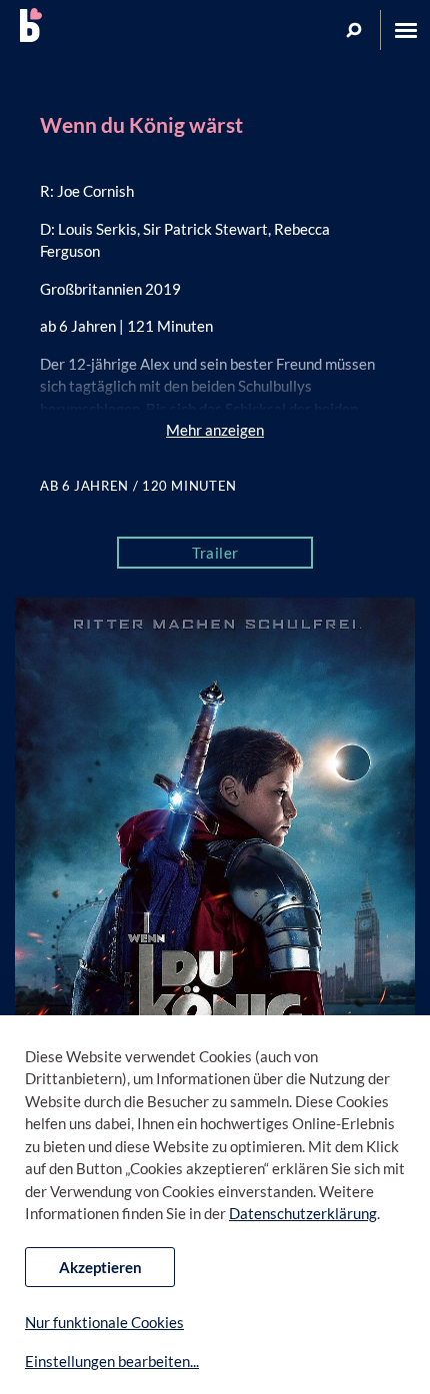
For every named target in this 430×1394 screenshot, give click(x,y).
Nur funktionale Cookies (104, 1322)
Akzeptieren (100, 1267)
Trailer (215, 553)
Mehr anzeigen (215, 430)
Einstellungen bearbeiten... (112, 1361)
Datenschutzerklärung (303, 1213)
